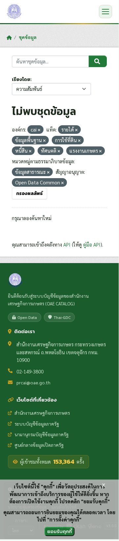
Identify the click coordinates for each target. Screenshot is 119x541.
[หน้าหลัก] (9, 37)
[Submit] (98, 61)
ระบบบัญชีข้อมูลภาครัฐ (37, 424)
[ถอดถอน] (39, 130)
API (67, 244)
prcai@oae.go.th (33, 382)
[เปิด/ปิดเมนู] (105, 11)
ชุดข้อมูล (28, 37)
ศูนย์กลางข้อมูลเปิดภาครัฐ (39, 445)
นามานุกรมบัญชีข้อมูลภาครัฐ (42, 434)
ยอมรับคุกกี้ (59, 531)
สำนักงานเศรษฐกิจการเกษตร (42, 413)
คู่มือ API (92, 244)
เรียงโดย (21, 79)
